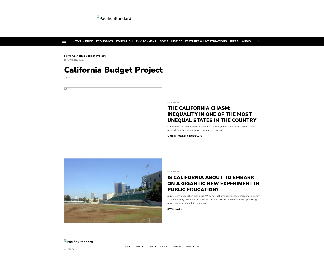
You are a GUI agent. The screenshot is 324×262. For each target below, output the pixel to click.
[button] (64, 41)
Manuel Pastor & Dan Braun (184, 136)
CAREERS (176, 246)
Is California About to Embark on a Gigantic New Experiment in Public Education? (213, 184)
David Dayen (174, 209)
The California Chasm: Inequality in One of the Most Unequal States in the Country (211, 114)
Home (68, 56)
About (128, 246)
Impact (139, 246)
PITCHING (164, 246)
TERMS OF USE (191, 246)
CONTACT (151, 246)
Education (173, 102)
